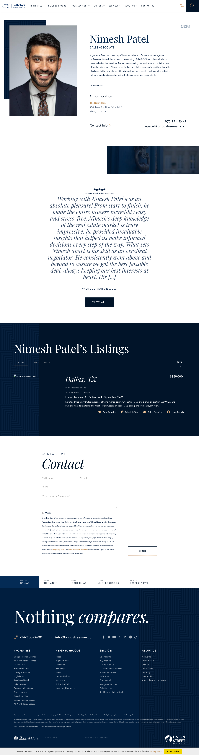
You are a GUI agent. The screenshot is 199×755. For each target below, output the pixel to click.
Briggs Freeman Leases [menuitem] (24, 700)
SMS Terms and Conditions (78, 550)
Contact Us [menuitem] (147, 6)
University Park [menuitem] (63, 684)
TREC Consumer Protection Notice (26, 727)
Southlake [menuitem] (60, 680)
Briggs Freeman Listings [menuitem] (25, 656)
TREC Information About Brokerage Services (56, 727)
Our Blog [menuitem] (146, 672)
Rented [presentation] (47, 362)
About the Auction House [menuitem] (154, 680)
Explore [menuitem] (98, 6)
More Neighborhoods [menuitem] (65, 688)
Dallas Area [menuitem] (19, 664)
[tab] (21, 362)
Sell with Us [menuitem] (105, 656)
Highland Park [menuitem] (62, 660)
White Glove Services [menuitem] (112, 668)
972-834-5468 (176, 121)
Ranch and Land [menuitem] (21, 680)
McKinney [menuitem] (60, 668)
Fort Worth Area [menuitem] (21, 668)
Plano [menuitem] (58, 672)
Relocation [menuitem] (104, 676)
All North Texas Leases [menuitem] (24, 703)
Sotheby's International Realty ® (23, 719)
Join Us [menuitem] (145, 664)
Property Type (139, 583)
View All (99, 302)
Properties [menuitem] (36, 6)
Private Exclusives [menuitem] (108, 672)
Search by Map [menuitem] (21, 696)
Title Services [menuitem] (106, 688)
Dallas (24, 583)
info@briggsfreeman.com (74, 637)
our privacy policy (59, 550)
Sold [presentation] (34, 362)
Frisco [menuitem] (58, 656)
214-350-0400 (182, 6)
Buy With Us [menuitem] (108, 664)
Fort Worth (51, 583)
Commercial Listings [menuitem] (23, 688)
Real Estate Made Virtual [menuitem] (111, 692)
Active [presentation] (21, 362)
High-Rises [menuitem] (19, 676)
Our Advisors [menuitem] (80, 6)
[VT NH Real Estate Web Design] (175, 739)
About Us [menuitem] (130, 6)
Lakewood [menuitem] (60, 664)
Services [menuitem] (113, 6)
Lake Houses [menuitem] (20, 684)
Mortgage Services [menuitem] (108, 684)
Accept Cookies (173, 751)
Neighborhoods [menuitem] (57, 6)
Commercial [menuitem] (105, 680)
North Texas (78, 583)
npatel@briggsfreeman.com (166, 126)
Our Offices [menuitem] (147, 668)
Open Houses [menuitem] (20, 692)
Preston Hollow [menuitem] (63, 676)
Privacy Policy (51, 737)
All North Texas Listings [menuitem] (25, 660)
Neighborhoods (108, 583)
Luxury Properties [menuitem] (22, 672)
